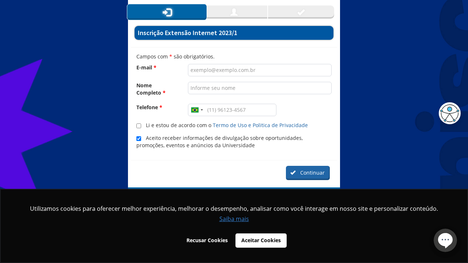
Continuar (311, 172)
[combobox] (196, 110)
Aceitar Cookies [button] (261, 240)
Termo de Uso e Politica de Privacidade (260, 125)
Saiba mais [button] (234, 219)
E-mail (146, 67)
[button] (448, 113)
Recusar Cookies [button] (207, 240)
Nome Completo (151, 89)
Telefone (149, 107)
